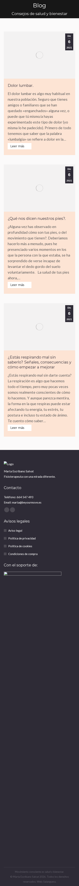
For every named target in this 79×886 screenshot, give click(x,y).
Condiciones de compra (23, 554)
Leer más (17, 146)
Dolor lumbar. (20, 85)
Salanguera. (49, 881)
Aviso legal (15, 530)
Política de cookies (20, 546)
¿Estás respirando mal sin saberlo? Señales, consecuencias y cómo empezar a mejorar (39, 362)
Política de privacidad (22, 538)
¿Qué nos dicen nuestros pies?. (37, 218)
